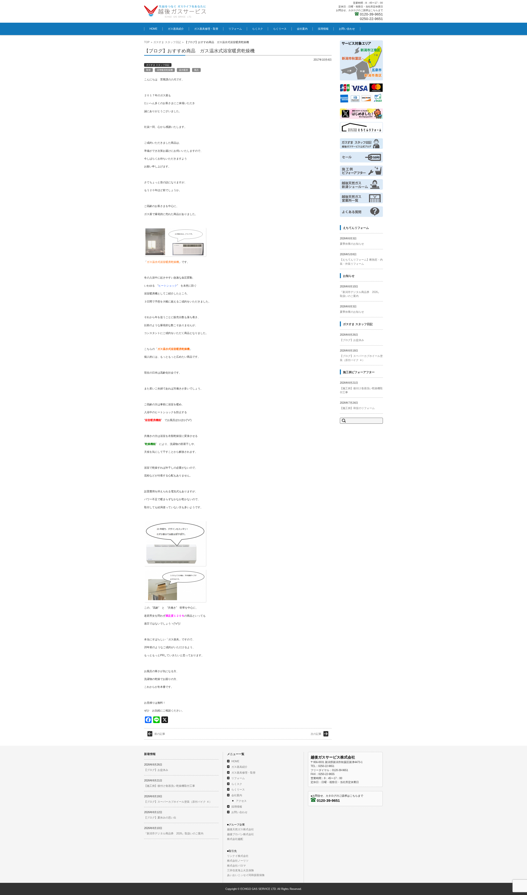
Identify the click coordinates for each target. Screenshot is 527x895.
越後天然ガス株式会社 (240, 829)
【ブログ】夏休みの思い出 (160, 817)
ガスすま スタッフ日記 (167, 42)
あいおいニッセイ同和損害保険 (246, 875)
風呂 (196, 70)
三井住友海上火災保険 (240, 870)
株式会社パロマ (236, 865)
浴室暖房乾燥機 (165, 70)
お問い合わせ (347, 28)
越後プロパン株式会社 (240, 834)
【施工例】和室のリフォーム (357, 408)
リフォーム (235, 28)
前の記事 (159, 733)
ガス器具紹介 (176, 28)
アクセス (241, 800)
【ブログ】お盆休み (352, 340)
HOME (153, 28)
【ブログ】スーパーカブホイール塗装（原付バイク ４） (178, 801)
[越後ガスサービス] (175, 11)
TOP (147, 42)
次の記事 (316, 733)
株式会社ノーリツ (237, 860)
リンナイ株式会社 (237, 855)
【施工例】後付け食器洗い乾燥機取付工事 (169, 785)
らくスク (257, 28)
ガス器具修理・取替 (206, 28)
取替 (148, 70)
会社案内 (302, 28)
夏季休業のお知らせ (352, 243)
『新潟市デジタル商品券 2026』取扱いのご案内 (173, 833)
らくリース (280, 28)
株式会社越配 (235, 839)
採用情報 (323, 28)
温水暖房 (183, 70)
